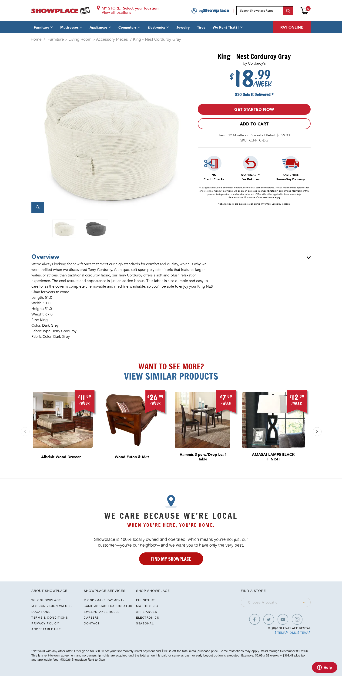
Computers (127, 27)
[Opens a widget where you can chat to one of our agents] (324, 668)
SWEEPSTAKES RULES (102, 612)
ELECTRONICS (147, 617)
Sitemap (281, 632)
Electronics (156, 27)
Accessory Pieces (112, 39)
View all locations (116, 12)
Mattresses (69, 27)
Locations (41, 612)
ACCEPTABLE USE (46, 629)
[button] (317, 431)
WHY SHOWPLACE (46, 600)
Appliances (98, 27)
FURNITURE (145, 600)
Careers (91, 617)
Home (36, 39)
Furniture (41, 27)
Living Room (79, 39)
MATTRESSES (147, 606)
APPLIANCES (146, 612)
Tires (201, 27)
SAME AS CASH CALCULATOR (108, 606)
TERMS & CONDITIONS (49, 617)
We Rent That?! (226, 27)
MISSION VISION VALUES (51, 606)
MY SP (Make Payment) (104, 600)
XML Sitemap (300, 632)
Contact (92, 623)
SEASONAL (145, 623)
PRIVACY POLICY (45, 623)
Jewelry (183, 27)
